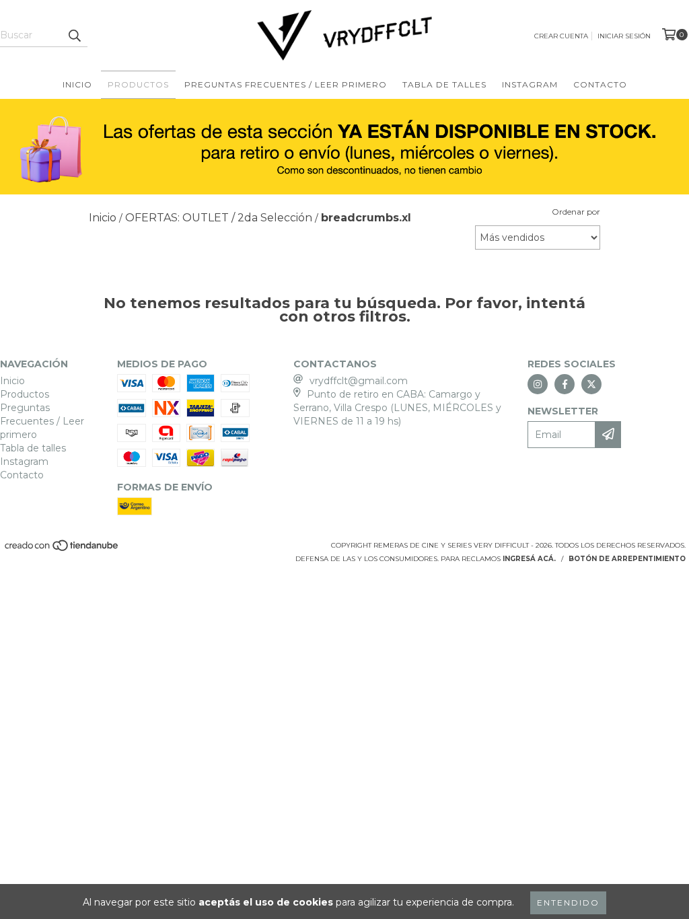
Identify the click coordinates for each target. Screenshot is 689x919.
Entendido (568, 902)
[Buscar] (74, 35)
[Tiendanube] (62, 550)
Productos (138, 84)
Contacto (600, 84)
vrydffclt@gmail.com (359, 381)
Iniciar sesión (624, 36)
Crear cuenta (561, 36)
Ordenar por (576, 212)
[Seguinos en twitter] (591, 384)
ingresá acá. (529, 558)
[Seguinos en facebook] (564, 384)
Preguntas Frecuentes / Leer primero (285, 84)
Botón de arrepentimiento (627, 558)
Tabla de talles (444, 84)
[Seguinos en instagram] (538, 384)
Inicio (77, 84)
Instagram (530, 84)
